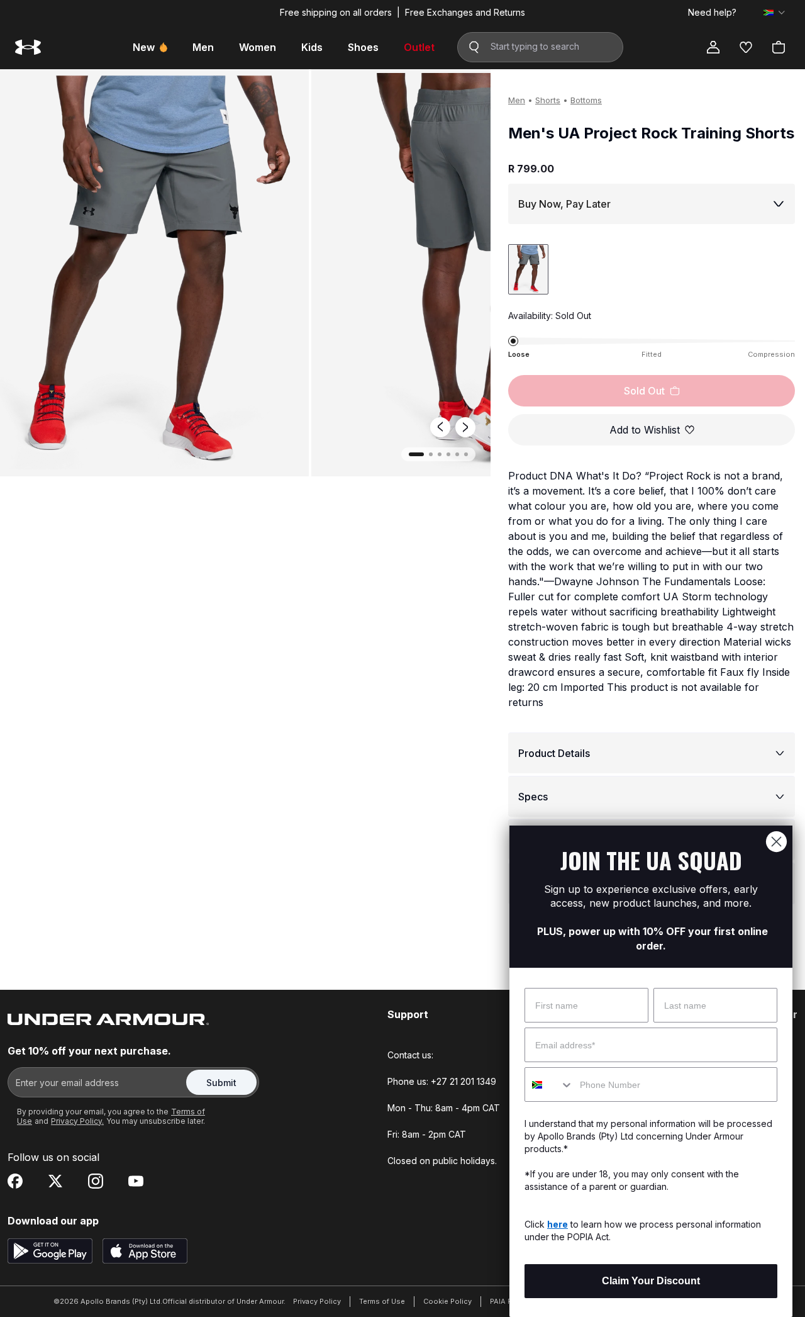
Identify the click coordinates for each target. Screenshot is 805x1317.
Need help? (712, 12)
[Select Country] (774, 12)
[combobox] (549, 1084)
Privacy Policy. (77, 1121)
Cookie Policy (447, 1301)
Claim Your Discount (651, 1280)
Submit (221, 1082)
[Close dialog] (776, 842)
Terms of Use (382, 1301)
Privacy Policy (317, 1301)
